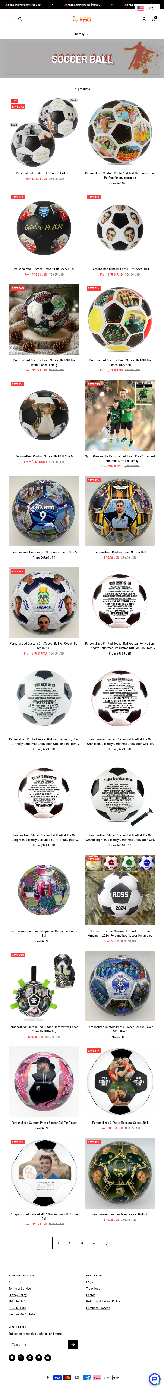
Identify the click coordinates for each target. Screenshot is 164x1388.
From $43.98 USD (35, 179)
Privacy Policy (18, 1295)
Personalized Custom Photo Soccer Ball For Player (44, 1122)
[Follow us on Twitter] (21, 1357)
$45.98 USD (111, 557)
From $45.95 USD (44, 941)
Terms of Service (20, 1288)
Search (90, 1295)
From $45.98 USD (35, 274)
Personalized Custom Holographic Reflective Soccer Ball (44, 933)
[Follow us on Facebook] (12, 1357)
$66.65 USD (56, 274)
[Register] (73, 1344)
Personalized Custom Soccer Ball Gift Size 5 (44, 456)
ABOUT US (15, 1282)
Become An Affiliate (22, 1314)
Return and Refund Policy (103, 1301)
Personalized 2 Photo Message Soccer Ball (120, 1122)
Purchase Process (98, 1308)
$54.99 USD (132, 274)
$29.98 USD (132, 466)
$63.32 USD (132, 370)
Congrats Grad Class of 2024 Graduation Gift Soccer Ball (44, 1216)
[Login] (144, 19)
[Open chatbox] (155, 1379)
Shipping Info (17, 1301)
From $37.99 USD (120, 653)
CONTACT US (17, 1308)
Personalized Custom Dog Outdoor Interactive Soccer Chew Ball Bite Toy (44, 1029)
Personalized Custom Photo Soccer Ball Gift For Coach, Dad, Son (120, 362)
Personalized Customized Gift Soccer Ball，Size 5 (44, 552)
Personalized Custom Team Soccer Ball (120, 552)
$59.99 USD (128, 941)
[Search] (20, 19)
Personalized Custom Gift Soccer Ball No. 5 (44, 173)
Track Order (93, 1288)
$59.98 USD (56, 179)
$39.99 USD (35, 1037)
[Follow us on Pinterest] (38, 1357)
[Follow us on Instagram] (29, 1357)
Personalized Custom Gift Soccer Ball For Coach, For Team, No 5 (44, 646)
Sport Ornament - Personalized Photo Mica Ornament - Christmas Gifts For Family (120, 459)
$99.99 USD (56, 370)
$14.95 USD (111, 941)
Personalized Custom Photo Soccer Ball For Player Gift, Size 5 (120, 1029)
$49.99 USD (56, 462)
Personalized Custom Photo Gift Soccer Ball (120, 269)
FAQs (89, 1282)
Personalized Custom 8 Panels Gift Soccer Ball (44, 269)
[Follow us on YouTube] (47, 1357)
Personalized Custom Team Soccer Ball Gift (120, 1214)
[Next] (106, 1243)
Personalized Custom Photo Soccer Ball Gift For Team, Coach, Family (44, 362)
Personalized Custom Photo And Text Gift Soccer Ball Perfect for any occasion (120, 175)
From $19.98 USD (112, 466)
